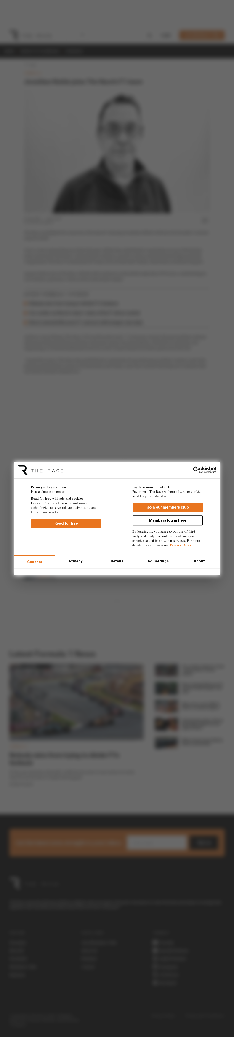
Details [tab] (117, 561)
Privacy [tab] (75, 561)
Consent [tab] (35, 562)
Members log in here (167, 520)
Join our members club (168, 507)
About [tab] (199, 561)
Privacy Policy (181, 545)
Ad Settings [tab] (158, 561)
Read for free (66, 523)
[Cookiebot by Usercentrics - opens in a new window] (196, 469)
